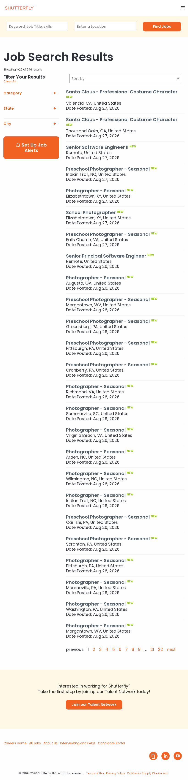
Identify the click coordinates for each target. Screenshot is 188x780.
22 (160, 649)
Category (12, 93)
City (7, 123)
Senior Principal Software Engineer (106, 256)
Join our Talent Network (94, 704)
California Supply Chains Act (147, 773)
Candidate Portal (111, 743)
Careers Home (15, 743)
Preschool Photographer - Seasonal (108, 169)
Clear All (9, 81)
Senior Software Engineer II (97, 147)
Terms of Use (95, 773)
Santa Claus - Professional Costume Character (121, 92)
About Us (50, 743)
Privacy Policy (115, 773)
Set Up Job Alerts (33, 148)
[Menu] (183, 8)
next (171, 649)
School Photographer (91, 212)
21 (152, 649)
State (8, 108)
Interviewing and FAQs (77, 743)
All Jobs (35, 743)
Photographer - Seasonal (96, 191)
